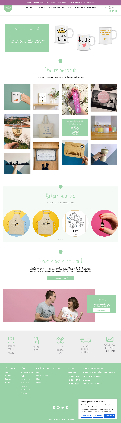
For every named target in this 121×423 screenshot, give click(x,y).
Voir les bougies (103, 159)
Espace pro (91, 7)
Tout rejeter (98, 416)
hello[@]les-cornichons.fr (92, 383)
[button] (59, 239)
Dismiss (92, 2)
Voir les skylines (17, 168)
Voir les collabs (103, 133)
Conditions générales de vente (99, 372)
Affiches (8, 376)
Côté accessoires (53, 7)
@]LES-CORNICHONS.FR (110, 349)
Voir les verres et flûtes (17, 136)
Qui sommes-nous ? (60, 278)
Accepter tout (109, 416)
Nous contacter (101, 310)
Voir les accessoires (46, 131)
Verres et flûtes (42, 376)
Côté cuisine (30, 7)
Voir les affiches (46, 102)
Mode (23, 376)
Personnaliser (86, 416)
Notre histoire (79, 7)
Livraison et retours (94, 368)
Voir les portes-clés (75, 104)
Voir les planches (75, 157)
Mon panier (73, 384)
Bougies (8, 379)
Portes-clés (25, 383)
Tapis (7, 372)
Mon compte (74, 380)
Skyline (7, 382)
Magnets (24, 386)
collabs (56, 368)
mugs (38, 372)
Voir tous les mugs (17, 102)
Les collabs (66, 7)
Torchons (24, 393)
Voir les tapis (46, 161)
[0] (110, 7)
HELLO (107, 348)
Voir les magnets (104, 102)
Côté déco (41, 7)
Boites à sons (25, 379)
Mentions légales (92, 376)
